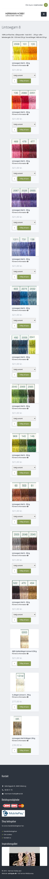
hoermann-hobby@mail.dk (14, 794)
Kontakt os (7, 838)
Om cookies (8, 834)
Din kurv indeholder (34, 5)
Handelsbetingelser (10, 831)
